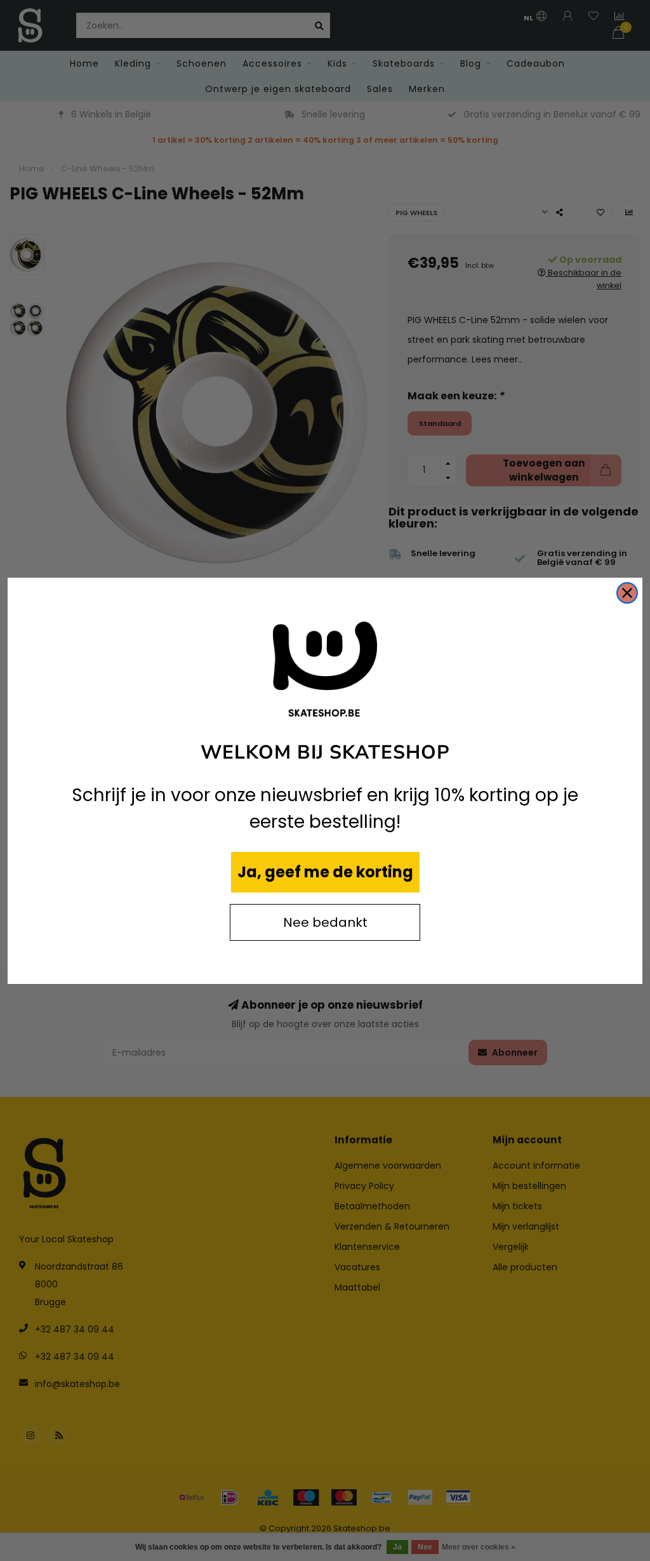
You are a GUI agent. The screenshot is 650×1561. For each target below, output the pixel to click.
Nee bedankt (325, 922)
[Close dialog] (627, 593)
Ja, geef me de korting (325, 871)
